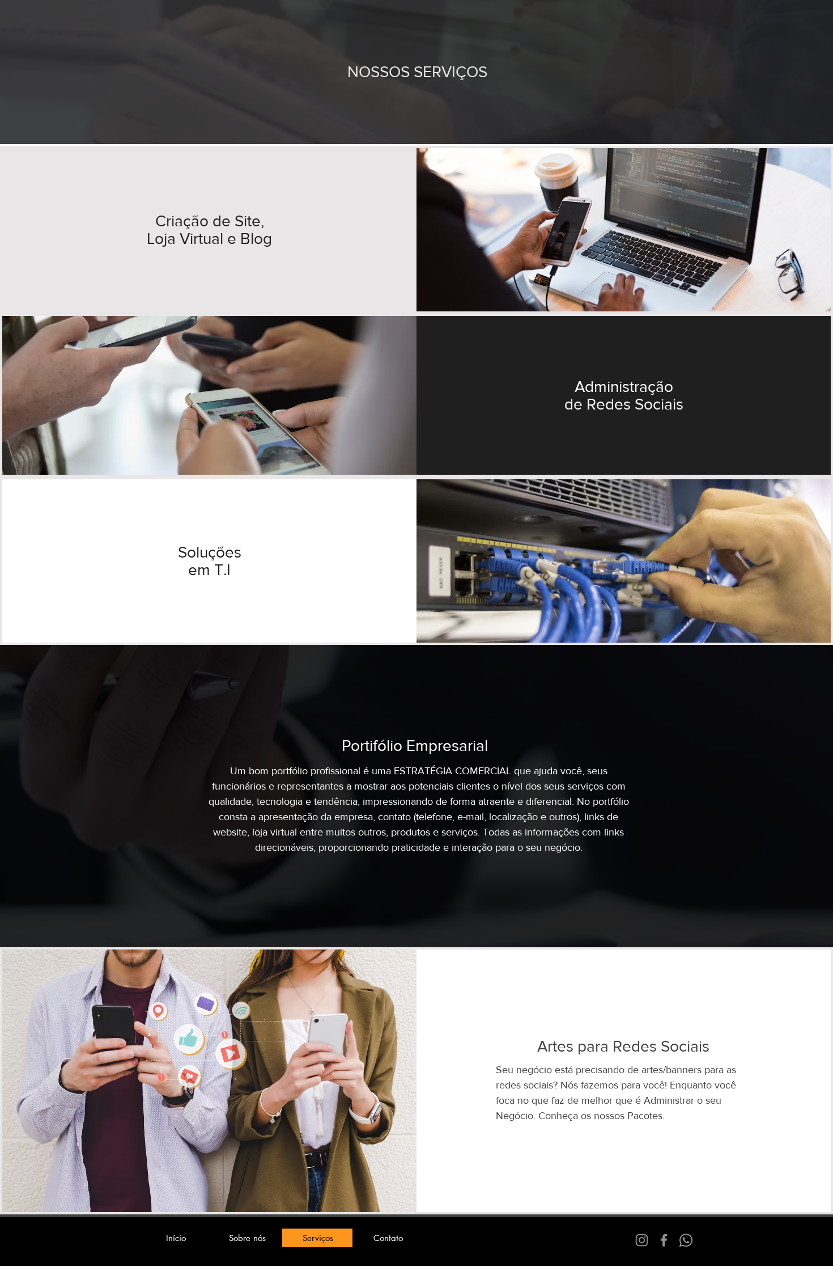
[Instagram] (642, 1240)
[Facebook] (664, 1240)
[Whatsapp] (686, 1240)
